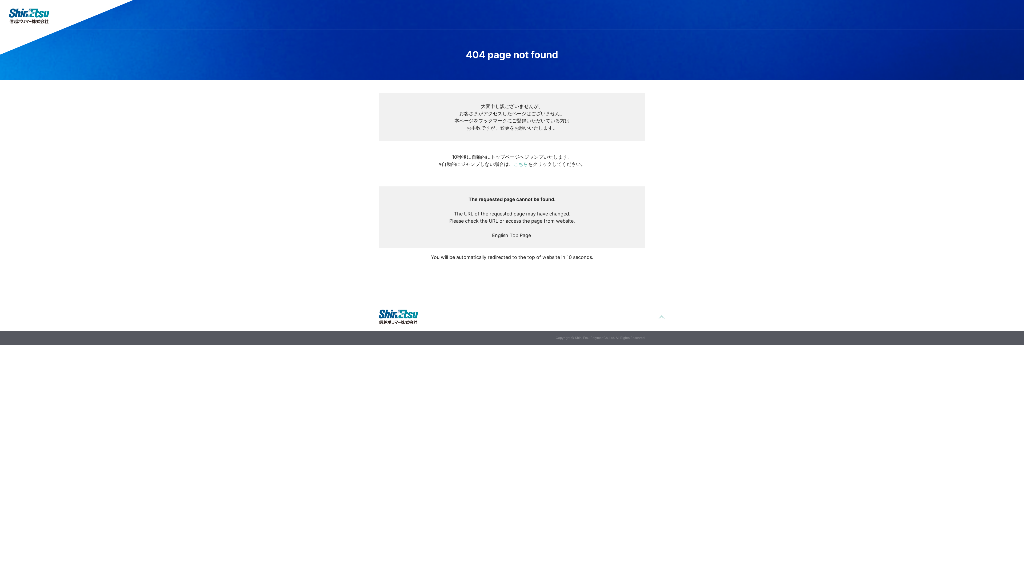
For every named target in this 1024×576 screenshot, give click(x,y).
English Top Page (512, 235)
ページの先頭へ (661, 317)
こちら (521, 164)
